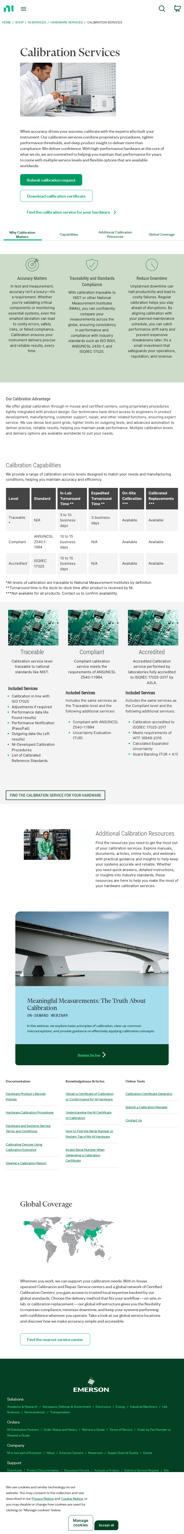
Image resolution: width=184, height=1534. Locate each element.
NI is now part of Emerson (24, 1452)
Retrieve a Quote (93, 1429)
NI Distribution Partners (23, 1429)
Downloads (14, 1470)
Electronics (103, 1406)
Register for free (89, 1054)
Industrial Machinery (143, 1406)
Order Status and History (60, 1429)
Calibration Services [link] (104, 22)
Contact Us (134, 1120)
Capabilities (69, 234)
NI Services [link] (37, 22)
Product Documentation (43, 1470)
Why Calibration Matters (22, 234)
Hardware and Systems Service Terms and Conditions (28, 1128)
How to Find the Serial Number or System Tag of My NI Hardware (89, 1134)
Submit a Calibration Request (146, 1107)
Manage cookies (80, 1522)
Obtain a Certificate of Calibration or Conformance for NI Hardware (90, 1096)
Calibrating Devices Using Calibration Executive (24, 1147)
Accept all (106, 1525)
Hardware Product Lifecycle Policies (26, 1096)
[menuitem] (162, 9)
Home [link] (6, 22)
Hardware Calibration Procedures (30, 1112)
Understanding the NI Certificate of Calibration (88, 1115)
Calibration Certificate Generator (149, 1093)
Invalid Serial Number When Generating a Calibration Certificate (85, 1155)
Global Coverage (162, 234)
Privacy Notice (43, 1498)
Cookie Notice (72, 1498)
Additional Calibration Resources (115, 234)
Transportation (60, 1412)
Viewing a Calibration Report (26, 1163)
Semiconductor (34, 1412)
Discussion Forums (76, 1470)
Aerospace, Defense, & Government (66, 1406)
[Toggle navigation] (29, 9)
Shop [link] (19, 22)
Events (147, 1452)
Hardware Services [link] (67, 22)
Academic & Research (22, 1406)
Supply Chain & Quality (123, 1452)
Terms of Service (120, 1429)
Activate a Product (106, 1470)
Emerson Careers (71, 1452)
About (50, 1452)
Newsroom (95, 1452)
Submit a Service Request (141, 1470)
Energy (120, 1406)
